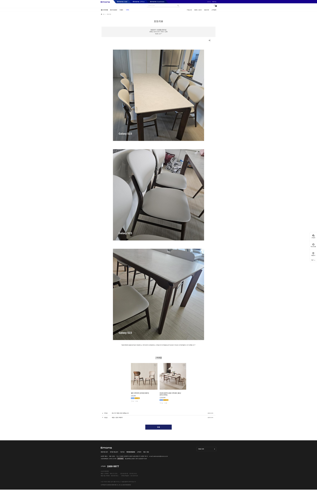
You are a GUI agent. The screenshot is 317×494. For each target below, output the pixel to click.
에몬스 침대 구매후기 (117, 417)
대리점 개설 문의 (114, 452)
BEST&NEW (113, 10)
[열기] (209, 40)
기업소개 (189, 10)
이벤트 (121, 10)
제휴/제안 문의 (104, 452)
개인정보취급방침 (130, 452)
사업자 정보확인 (120, 458)
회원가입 (214, 1)
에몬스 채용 (146, 452)
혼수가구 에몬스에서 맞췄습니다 (120, 413)
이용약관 (122, 452)
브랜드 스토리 (198, 10)
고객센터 (213, 10)
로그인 (209, 1)
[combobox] (206, 449)
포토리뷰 (206, 10)
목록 (158, 427)
